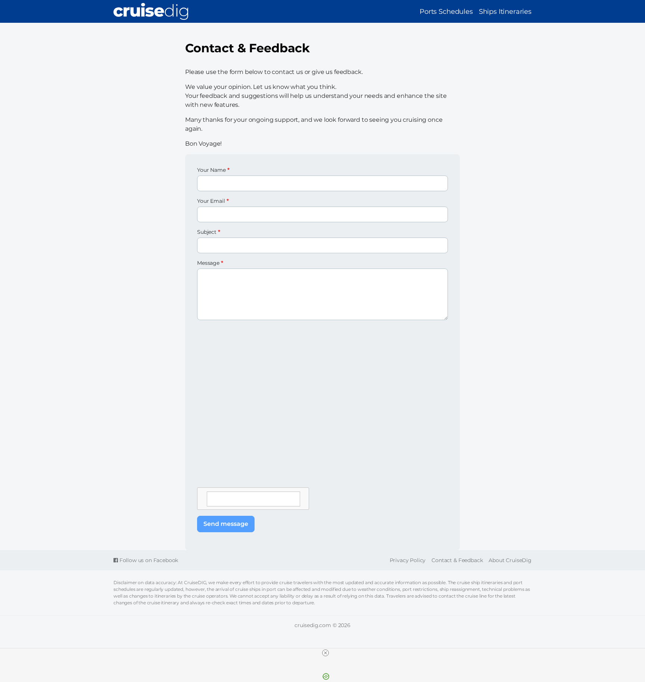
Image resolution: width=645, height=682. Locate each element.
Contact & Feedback (457, 560)
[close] (325, 653)
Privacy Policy (408, 560)
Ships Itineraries (505, 11)
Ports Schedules (446, 11)
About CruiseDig (510, 560)
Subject (206, 232)
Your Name (211, 170)
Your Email (211, 201)
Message (208, 263)
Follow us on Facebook (148, 560)
